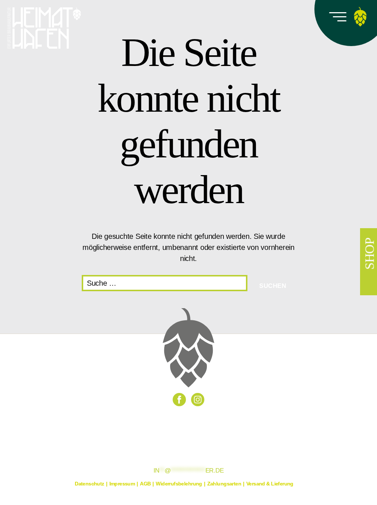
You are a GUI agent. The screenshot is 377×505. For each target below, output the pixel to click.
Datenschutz (89, 484)
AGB (145, 484)
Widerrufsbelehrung (179, 484)
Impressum (122, 484)
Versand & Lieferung (269, 484)
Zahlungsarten (224, 484)
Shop (370, 254)
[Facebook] (179, 399)
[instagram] (197, 399)
